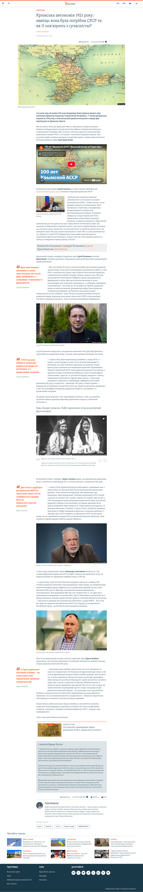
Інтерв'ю (114, 839)
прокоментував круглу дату (47, 192)
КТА (124, 3)
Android (63, 249)
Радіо (9, 876)
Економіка (27, 851)
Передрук (43, 876)
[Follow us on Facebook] (73, 873)
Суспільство (71, 839)
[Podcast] (103, 873)
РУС (118, 3)
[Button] (84, 42)
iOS (55, 249)
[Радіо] (136, 3)
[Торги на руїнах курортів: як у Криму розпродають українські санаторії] (14, 854)
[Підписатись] (108, 873)
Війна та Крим (28, 839)
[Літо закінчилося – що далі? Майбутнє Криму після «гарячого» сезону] (58, 854)
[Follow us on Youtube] (83, 873)
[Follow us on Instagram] (93, 873)
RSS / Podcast (12, 884)
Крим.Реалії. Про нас (47, 872)
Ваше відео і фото (13, 872)
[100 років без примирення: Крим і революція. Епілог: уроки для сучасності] (49, 730)
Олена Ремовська (42, 32)
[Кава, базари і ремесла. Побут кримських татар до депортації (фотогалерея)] (71, 435)
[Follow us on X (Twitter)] (78, 873)
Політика (40, 10)
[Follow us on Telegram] (88, 873)
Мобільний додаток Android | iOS (19, 880)
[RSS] (98, 873)
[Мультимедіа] (130, 3)
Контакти (42, 880)
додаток (89, 246)
